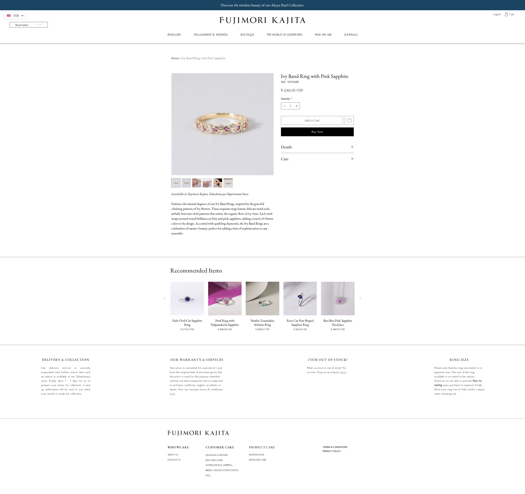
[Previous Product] (164, 298)
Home (175, 58)
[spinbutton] (290, 106)
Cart (512, 14)
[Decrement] (284, 106)
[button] (174, 35)
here (172, 393)
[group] (262, 307)
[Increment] (297, 106)
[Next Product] (360, 298)
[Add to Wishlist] (349, 120)
